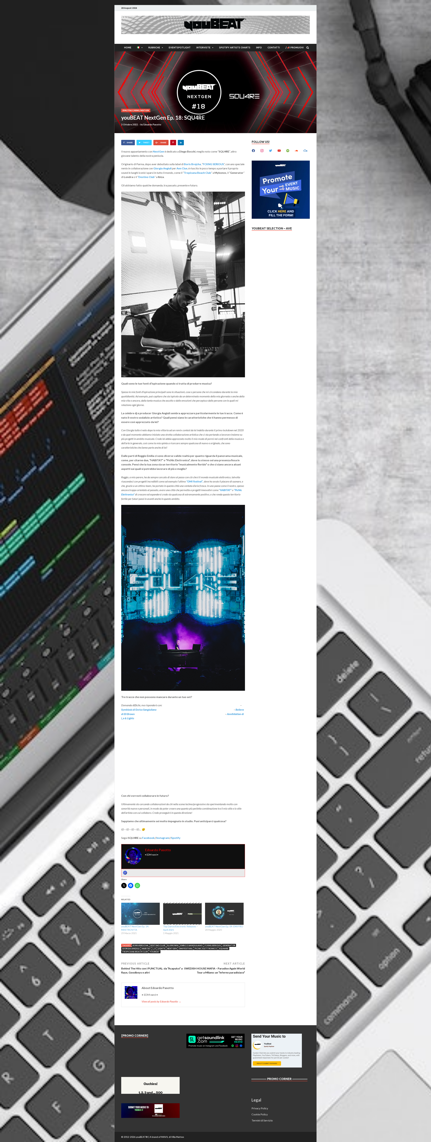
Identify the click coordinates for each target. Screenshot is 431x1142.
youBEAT (155, 951)
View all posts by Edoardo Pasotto (161, 1001)
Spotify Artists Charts (234, 47)
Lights (161, 948)
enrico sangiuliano (191, 945)
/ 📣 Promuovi (295, 47)
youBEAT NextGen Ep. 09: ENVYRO (224, 926)
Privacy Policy (260, 1108)
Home (127, 47)
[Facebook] (253, 150)
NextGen (144, 110)
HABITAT (146, 948)
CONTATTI (274, 47)
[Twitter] (270, 150)
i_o (154, 948)
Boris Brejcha (140, 945)
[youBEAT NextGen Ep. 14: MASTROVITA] (140, 914)
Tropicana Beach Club (135, 951)
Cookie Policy (260, 1114)
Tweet (146, 142)
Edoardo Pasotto (152, 124)
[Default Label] (279, 150)
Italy (130, 110)
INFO (259, 47)
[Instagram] (125, 873)
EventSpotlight (180, 47)
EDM (124, 110)
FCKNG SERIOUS (213, 945)
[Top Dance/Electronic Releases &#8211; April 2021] (182, 914)
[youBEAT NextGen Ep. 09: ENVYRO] (224, 914)
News (136, 110)
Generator (229, 945)
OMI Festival (186, 948)
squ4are (223, 948)
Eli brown (172, 945)
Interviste (203, 47)
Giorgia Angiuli (131, 948)
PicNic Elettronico (206, 948)
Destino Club (157, 945)
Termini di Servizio (262, 1120)
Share (130, 142)
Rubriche (154, 47)
